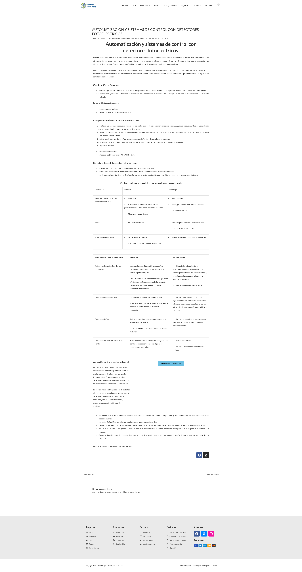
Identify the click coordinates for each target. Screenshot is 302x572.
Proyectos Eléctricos (160, 38)
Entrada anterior (88, 474)
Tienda (156, 5)
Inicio (134, 5)
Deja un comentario (99, 38)
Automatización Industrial (137, 38)
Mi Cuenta (209, 5)
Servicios (124, 5)
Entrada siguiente (214, 474)
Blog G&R (184, 5)
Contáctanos (197, 5)
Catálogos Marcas (170, 5)
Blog (150, 38)
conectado (113, 492)
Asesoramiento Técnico (117, 38)
